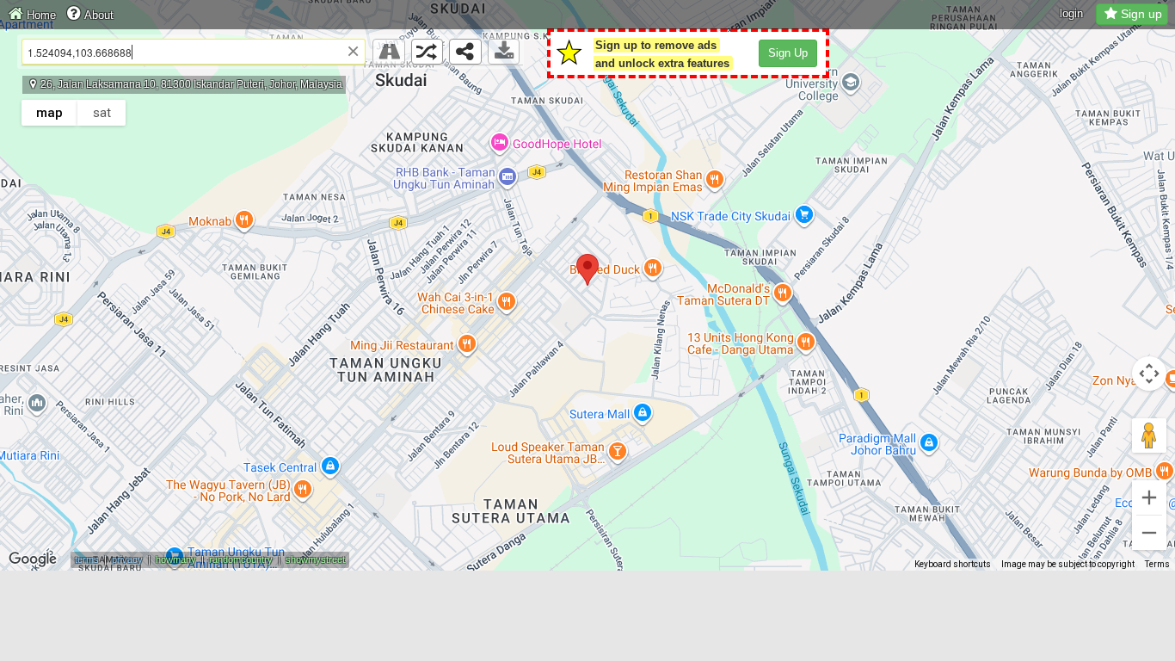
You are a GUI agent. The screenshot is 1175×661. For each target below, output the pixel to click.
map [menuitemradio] (49, 112)
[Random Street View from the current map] (427, 52)
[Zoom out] (1149, 533)
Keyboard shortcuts (952, 564)
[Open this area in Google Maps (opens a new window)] (32, 559)
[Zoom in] (1149, 497)
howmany (176, 559)
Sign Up (788, 52)
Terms (1157, 564)
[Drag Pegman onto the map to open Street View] (1149, 435)
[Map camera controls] (1149, 373)
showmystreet (315, 559)
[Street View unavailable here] (388, 52)
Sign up (1141, 14)
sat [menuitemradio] (102, 112)
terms (87, 559)
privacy (127, 559)
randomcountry (241, 559)
